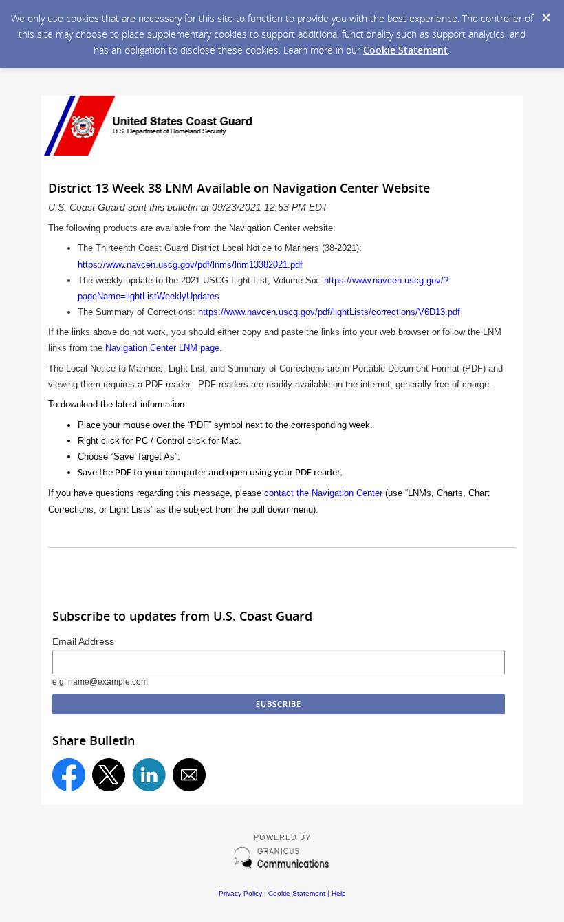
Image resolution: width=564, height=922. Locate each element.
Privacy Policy (240, 893)
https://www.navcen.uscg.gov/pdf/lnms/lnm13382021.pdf (190, 264)
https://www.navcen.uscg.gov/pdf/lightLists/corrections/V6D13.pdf (329, 312)
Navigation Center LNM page (162, 348)
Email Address (83, 641)
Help (339, 893)
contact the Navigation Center (323, 493)
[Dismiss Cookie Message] (546, 18)
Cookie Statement (405, 49)
